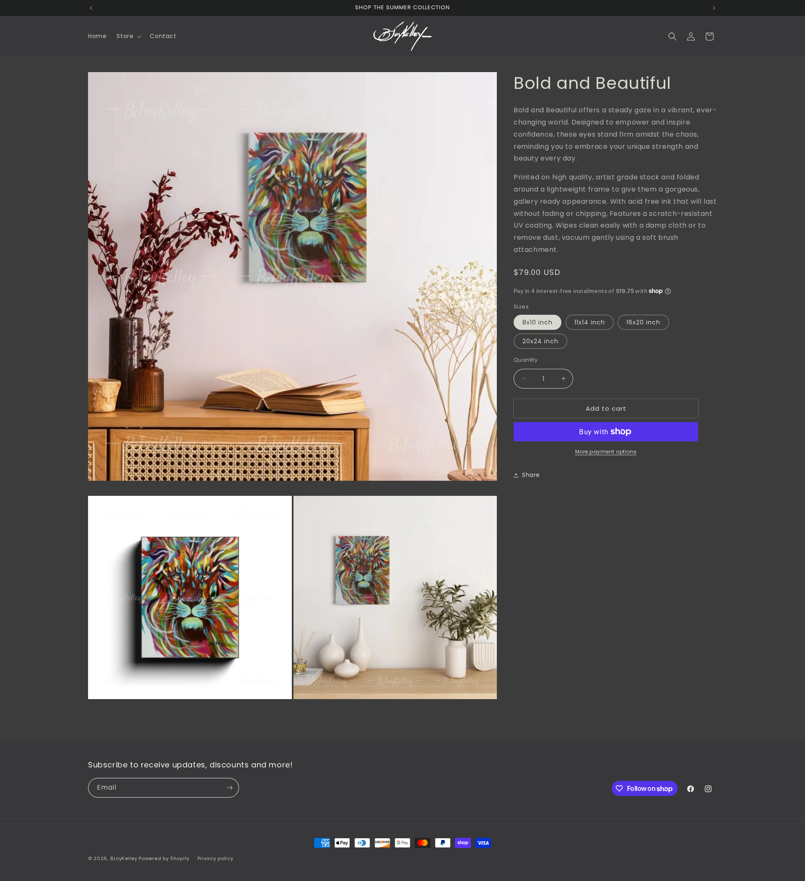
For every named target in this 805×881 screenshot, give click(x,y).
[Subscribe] (229, 788)
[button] (128, 36)
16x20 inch (643, 322)
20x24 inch (540, 341)
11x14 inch (589, 322)
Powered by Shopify (164, 858)
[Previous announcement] (91, 8)
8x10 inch (537, 322)
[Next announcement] (714, 8)
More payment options (606, 451)
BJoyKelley (124, 858)
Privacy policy (215, 858)
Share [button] (531, 475)
